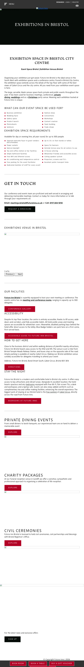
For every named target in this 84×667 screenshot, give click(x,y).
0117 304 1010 (56, 203)
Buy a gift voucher (62, 663)
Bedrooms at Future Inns (22, 401)
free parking (51, 392)
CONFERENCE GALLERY (19, 309)
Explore (12, 432)
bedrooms (30, 385)
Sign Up (12, 639)
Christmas (32, 98)
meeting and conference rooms (37, 300)
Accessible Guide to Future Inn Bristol (30, 336)
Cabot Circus (65, 392)
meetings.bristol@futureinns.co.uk (26, 203)
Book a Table (38, 663)
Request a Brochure (19, 209)
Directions (14, 367)
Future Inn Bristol (12, 298)
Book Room (18, 663)
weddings (15, 98)
